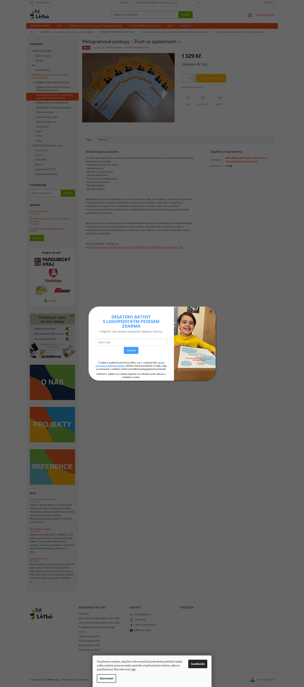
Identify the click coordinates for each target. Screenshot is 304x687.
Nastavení (106, 678)
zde (133, 669)
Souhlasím (198, 664)
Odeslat (131, 350)
